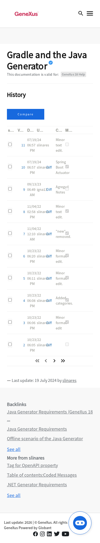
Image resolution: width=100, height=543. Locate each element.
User (41, 130)
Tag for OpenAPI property (32, 465)
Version (24, 130)
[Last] (63, 360)
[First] (37, 360)
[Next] (54, 360)
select (13, 130)
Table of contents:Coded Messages (42, 475)
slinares (69, 380)
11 (23, 145)
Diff (49, 167)
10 (23, 167)
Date (31, 130)
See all (14, 449)
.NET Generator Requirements (37, 484)
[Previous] (46, 360)
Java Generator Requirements (37, 429)
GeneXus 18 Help (73, 74)
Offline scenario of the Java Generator (45, 438)
